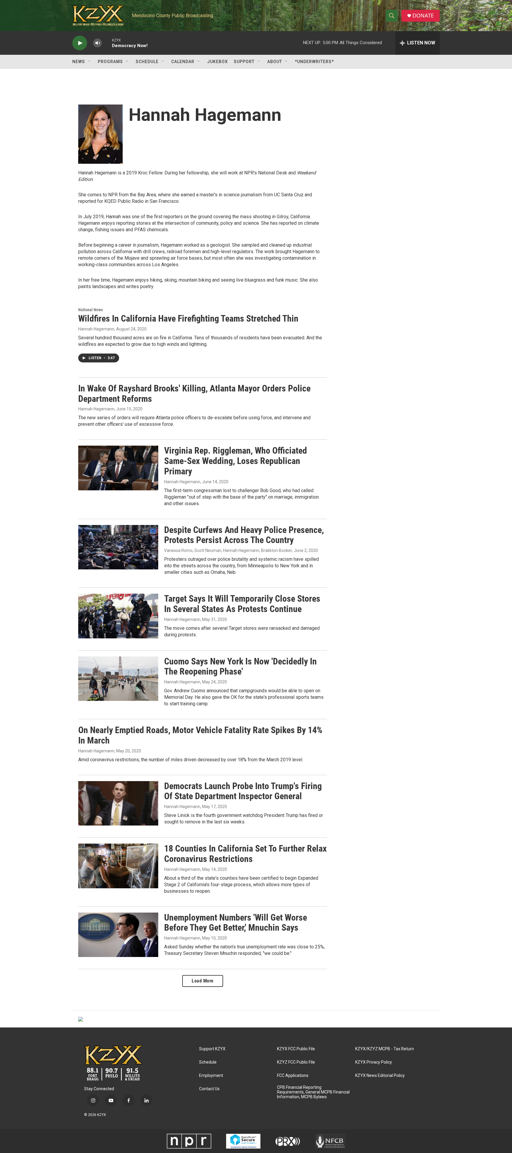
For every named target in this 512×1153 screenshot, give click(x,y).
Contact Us (209, 1089)
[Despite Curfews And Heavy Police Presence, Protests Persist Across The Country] (118, 547)
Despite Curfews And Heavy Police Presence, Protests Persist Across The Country (244, 535)
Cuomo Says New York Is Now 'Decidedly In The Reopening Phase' (240, 666)
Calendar (182, 61)
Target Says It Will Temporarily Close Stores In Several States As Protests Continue (242, 603)
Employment (211, 1075)
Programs (110, 61)
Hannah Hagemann (96, 329)
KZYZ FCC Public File (296, 1062)
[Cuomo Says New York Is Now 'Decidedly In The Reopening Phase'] (118, 678)
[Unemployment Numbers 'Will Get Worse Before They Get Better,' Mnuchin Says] (118, 935)
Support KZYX (212, 1049)
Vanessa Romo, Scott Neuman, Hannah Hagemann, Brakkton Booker (228, 550)
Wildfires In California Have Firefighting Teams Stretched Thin (188, 318)
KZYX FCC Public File (296, 1049)
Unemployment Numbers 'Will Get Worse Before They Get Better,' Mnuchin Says (235, 922)
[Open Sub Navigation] (89, 61)
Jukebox (217, 61)
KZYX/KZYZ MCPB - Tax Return (384, 1049)
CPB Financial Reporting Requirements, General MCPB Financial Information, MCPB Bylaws (313, 1092)
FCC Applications (292, 1075)
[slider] (107, 43)
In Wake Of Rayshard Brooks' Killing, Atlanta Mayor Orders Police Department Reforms (194, 393)
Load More (203, 981)
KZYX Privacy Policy (373, 1062)
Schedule (147, 61)
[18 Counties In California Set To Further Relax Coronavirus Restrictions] (118, 866)
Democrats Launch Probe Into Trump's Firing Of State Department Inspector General (243, 791)
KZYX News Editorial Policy (380, 1075)
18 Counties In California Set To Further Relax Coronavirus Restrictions (245, 853)
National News (90, 309)
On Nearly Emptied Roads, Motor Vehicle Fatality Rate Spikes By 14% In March (200, 735)
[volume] (97, 43)
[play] (79, 43)
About (274, 61)
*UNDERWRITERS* (314, 61)
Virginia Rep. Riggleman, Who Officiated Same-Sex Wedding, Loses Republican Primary (235, 460)
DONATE (423, 15)
